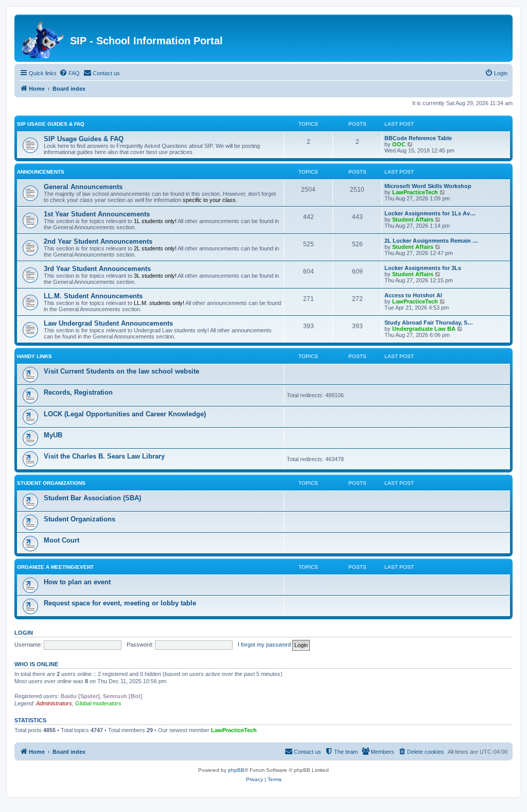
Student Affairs (412, 219)
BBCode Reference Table (418, 138)
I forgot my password (264, 644)
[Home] (43, 38)
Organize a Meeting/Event (55, 567)
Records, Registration (78, 392)
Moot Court (61, 540)
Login (23, 633)
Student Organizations (51, 483)
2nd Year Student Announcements (98, 241)
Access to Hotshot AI (413, 295)
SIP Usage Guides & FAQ (50, 124)
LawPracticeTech (415, 192)
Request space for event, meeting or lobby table (120, 603)
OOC (399, 144)
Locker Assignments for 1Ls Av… (430, 213)
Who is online (36, 664)
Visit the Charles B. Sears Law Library (104, 456)
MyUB (53, 435)
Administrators (54, 703)
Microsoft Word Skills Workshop (427, 186)
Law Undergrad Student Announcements (108, 323)
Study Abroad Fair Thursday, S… (428, 322)
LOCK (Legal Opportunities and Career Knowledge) (125, 414)
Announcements (40, 172)
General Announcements (83, 187)
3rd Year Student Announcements (97, 269)
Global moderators (98, 703)
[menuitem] (69, 73)
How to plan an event (77, 582)
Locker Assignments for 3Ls (422, 268)
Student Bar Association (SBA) (92, 498)
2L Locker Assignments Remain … (431, 241)
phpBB (236, 770)
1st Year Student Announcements (97, 214)
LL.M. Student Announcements (93, 296)
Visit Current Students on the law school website (121, 371)
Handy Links (34, 356)
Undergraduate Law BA (423, 329)
